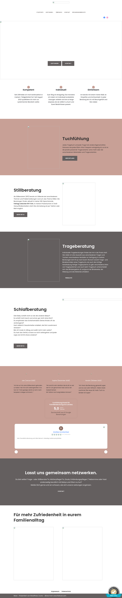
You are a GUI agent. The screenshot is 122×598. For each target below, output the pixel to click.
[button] (53, 12)
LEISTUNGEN (54, 63)
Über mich (59, 12)
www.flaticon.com (59, 596)
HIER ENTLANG (69, 158)
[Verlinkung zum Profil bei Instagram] (107, 18)
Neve (15, 596)
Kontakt (67, 12)
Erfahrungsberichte (78, 12)
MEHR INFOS (20, 215)
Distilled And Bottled (61, 432)
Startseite (40, 12)
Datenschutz (66, 591)
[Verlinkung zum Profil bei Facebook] (104, 18)
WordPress (34, 596)
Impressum (55, 591)
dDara (47, 596)
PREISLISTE (68, 278)
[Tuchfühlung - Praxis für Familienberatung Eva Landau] (61, 5)
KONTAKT (68, 63)
